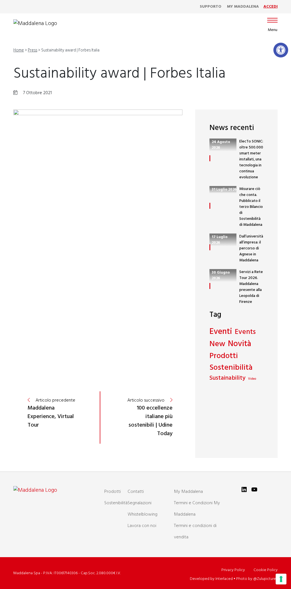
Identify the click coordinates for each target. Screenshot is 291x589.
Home (18, 50)
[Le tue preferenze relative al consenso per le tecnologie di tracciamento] (281, 579)
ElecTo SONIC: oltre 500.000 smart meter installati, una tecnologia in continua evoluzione (251, 159)
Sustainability (227, 378)
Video (252, 379)
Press (32, 50)
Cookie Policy (265, 570)
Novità (239, 344)
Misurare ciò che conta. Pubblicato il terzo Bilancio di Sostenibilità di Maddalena (251, 207)
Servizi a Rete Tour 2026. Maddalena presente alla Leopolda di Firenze (251, 287)
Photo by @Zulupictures (257, 579)
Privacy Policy (233, 570)
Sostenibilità (231, 368)
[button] (280, 50)
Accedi (270, 6)
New (217, 344)
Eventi (220, 332)
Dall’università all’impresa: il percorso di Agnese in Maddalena (251, 248)
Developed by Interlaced (211, 579)
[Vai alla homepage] (35, 23)
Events (245, 332)
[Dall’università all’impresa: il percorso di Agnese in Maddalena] (209, 247)
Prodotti (223, 356)
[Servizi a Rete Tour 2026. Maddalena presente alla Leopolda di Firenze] (209, 286)
